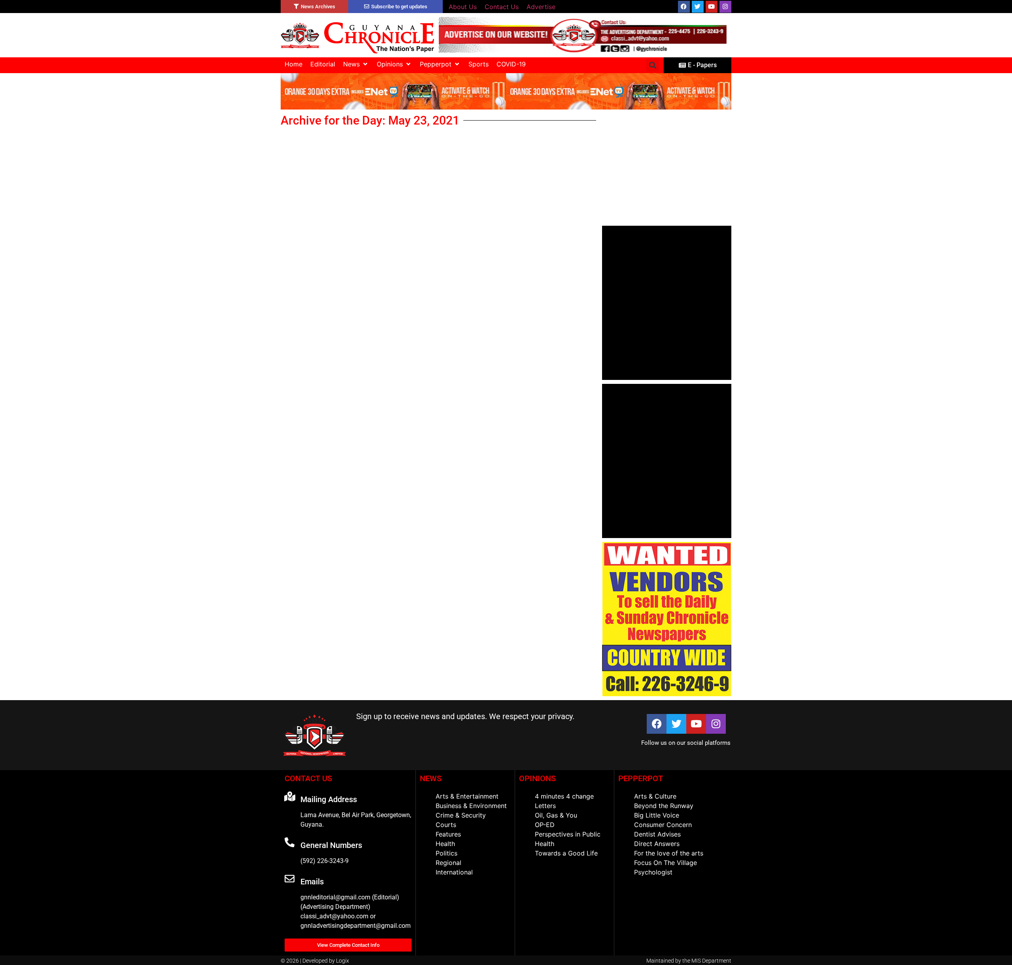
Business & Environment (471, 806)
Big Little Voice (656, 815)
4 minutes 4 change (564, 796)
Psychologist (653, 872)
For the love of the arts (668, 853)
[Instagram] (725, 7)
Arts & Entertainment (467, 796)
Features (448, 834)
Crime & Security (461, 815)
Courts (446, 825)
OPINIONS (537, 778)
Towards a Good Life (566, 853)
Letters (545, 806)
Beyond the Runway (663, 806)
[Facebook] (684, 7)
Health (445, 844)
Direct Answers (657, 844)
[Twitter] (698, 7)
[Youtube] (711, 7)
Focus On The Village (665, 863)
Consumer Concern (663, 825)
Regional (448, 863)
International (454, 872)
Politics (446, 853)
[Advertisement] (666, 168)
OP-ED (545, 825)
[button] (356, 64)
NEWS (431, 778)
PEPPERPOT (640, 778)
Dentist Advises (657, 834)
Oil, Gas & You (556, 815)
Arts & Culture (655, 796)
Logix (342, 960)
